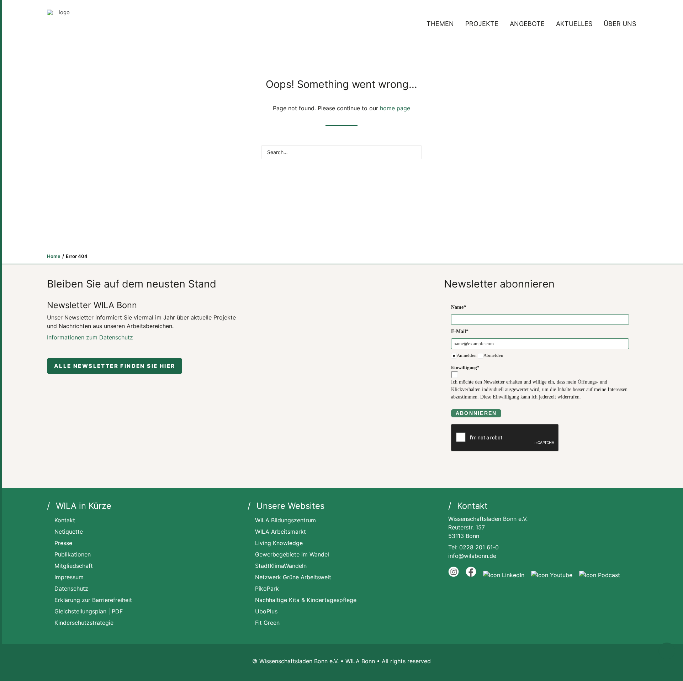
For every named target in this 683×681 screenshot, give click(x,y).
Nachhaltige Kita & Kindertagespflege (305, 599)
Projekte (481, 23)
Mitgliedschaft (73, 565)
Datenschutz (71, 588)
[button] (413, 151)
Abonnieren (476, 413)
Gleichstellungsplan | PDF (88, 611)
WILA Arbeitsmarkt (280, 531)
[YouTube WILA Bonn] (551, 575)
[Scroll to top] (666, 650)
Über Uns (620, 23)
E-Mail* (459, 331)
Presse (63, 543)
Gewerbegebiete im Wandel (292, 554)
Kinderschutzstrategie (83, 622)
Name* (458, 307)
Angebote (527, 23)
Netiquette (68, 531)
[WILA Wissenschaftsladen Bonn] (61, 24)
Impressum (69, 577)
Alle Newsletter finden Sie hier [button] (114, 366)
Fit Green (267, 622)
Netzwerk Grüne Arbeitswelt (293, 577)
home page (395, 108)
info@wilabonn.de (472, 555)
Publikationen (72, 554)
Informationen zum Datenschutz (90, 337)
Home (53, 256)
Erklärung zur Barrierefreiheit (93, 599)
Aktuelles (574, 23)
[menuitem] (443, 24)
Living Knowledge (279, 543)
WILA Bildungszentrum (285, 520)
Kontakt (64, 520)
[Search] (341, 152)
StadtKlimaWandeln (281, 565)
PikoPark (267, 588)
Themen (440, 23)
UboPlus (266, 611)
